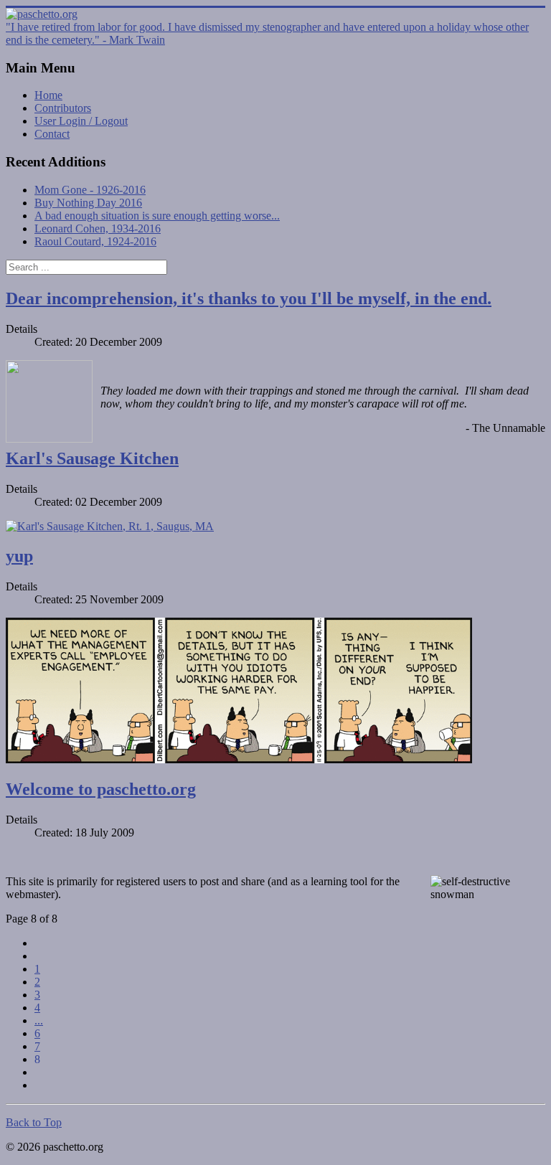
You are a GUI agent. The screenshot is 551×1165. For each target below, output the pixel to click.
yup (19, 556)
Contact (52, 134)
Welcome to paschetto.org (101, 789)
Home (48, 95)
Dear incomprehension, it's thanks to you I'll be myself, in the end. (248, 298)
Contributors (62, 108)
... (38, 1020)
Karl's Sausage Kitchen (92, 458)
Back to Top (34, 1122)
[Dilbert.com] (239, 759)
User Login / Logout (81, 121)
